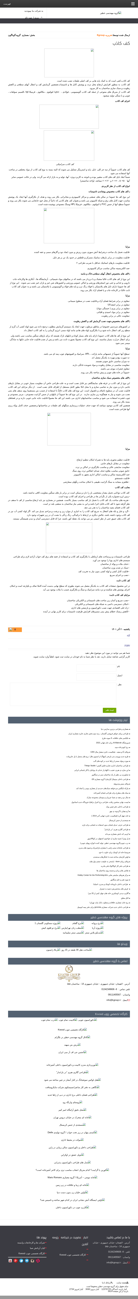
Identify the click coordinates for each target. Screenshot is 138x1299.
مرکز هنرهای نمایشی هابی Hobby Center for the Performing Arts (103, 875)
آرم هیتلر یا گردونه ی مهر (119, 811)
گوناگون (11, 35)
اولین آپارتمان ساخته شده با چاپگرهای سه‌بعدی (111, 857)
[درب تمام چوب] (49, 1019)
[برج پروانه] (97, 923)
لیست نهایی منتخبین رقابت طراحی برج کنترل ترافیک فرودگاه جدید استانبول (100, 802)
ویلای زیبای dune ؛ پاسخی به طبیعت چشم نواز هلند (109, 861)
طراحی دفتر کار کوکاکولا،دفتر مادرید (115, 866)
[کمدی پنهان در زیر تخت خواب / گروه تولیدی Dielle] (72, 1132)
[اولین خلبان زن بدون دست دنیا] (72, 1192)
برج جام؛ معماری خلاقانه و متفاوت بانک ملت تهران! (109, 903)
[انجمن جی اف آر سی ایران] (72, 1052)
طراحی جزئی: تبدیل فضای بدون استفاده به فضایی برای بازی (105, 825)
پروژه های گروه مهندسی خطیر (109, 917)
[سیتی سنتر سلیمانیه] (73, 932)
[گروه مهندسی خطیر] (110, 13)
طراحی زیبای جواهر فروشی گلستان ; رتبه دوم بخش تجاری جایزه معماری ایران (98, 734)
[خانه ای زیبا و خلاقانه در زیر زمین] (72, 1185)
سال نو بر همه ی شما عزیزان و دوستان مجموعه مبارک (108, 797)
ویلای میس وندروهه (121, 784)
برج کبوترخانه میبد (122, 747)
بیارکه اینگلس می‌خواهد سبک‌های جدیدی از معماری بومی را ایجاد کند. (102, 788)
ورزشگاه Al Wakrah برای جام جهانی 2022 (112, 743)
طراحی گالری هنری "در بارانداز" (116, 829)
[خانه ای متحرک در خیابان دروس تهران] (72, 1117)
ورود (36, 17)
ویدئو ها (122, 944)
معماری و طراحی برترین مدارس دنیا (115, 729)
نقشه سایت (121, 1282)
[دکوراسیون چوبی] (87, 1019)
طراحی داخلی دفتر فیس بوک (117, 807)
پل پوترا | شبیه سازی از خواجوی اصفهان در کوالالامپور (108, 839)
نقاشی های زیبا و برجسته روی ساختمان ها (113, 871)
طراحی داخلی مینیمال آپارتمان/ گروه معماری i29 (110, 779)
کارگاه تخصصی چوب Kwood (111, 1014)
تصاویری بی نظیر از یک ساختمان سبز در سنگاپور (110, 775)
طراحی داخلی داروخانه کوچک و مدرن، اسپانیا (111, 884)
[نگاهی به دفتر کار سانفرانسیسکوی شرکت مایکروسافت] (72, 1087)
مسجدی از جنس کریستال (119, 820)
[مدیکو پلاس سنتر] (94, 932)
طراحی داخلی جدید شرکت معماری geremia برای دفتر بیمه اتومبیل (103, 907)
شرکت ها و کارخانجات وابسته (31, 1242)
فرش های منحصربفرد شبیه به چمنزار (114, 889)
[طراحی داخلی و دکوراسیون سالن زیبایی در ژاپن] (72, 1147)
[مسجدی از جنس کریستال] (72, 1125)
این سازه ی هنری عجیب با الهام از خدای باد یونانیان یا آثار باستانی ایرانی (101, 770)
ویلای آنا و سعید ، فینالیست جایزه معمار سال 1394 (109, 752)
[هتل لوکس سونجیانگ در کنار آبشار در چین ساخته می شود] (72, 1079)
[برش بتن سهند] (72, 1044)
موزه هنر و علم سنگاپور (119, 880)
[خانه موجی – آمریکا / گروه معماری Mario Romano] (72, 1177)
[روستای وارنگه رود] (72, 1102)
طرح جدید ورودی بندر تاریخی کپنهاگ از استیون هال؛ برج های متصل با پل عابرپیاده (97, 756)
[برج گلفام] (78, 923)
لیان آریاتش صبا (37, 1248)
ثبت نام (28, 17)
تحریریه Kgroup (104, 35)
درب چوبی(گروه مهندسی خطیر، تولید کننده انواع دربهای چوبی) (104, 843)
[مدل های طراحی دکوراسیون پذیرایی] (72, 1162)
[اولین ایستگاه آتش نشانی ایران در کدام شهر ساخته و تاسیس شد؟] (72, 1200)
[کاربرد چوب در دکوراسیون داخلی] (72, 1207)
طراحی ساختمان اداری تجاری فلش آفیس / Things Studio (106, 766)
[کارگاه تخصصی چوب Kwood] (72, 1029)
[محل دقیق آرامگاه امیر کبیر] (72, 1109)
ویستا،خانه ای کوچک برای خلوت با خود (114, 852)
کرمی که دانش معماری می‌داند (117, 834)
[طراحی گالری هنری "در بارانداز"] (72, 1072)
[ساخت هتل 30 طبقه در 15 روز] (76, 949)
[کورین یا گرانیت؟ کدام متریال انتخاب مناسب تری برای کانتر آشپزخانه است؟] (72, 1170)
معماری (25, 35)
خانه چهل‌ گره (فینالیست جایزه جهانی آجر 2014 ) (110, 816)
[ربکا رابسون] (53, 949)
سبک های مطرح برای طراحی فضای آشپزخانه (111, 793)
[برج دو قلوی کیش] (51, 927)
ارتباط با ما (106, 1282)
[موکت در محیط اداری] (72, 1140)
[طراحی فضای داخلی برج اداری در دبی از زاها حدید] (72, 1094)
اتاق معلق (125, 898)
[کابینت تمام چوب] (68, 1019)
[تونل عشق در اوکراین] (72, 1155)
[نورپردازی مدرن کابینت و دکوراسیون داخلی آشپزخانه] (72, 1064)
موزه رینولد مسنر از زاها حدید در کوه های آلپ (111, 761)
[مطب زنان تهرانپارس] (72, 927)
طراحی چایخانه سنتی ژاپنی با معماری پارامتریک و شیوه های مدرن (104, 848)
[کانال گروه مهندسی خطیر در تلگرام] (72, 1037)
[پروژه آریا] (98, 927)
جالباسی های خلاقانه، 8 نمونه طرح (115, 738)
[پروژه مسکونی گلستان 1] (47, 923)
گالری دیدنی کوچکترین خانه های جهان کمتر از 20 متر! (108, 893)
